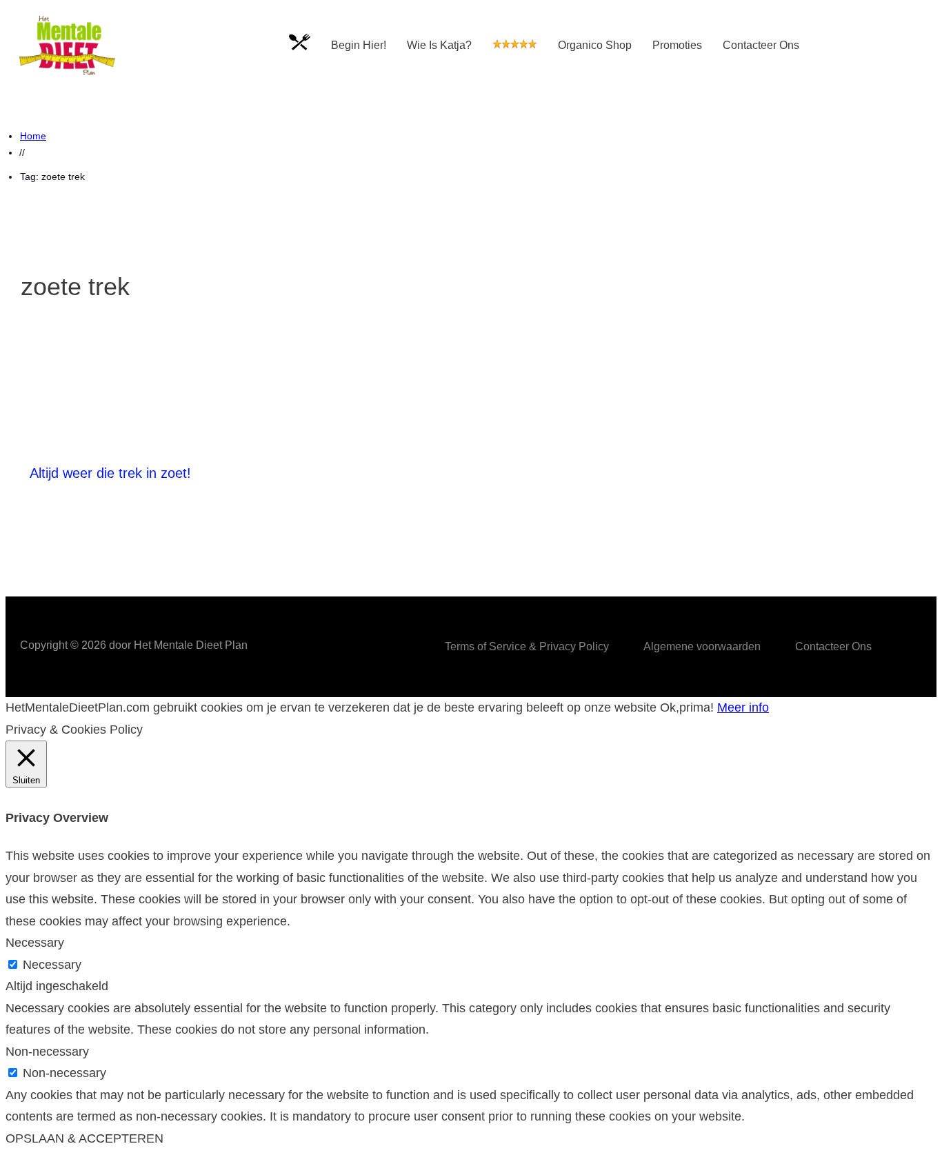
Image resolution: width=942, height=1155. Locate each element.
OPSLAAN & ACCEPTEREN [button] (84, 1138)
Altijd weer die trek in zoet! (110, 473)
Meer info (743, 707)
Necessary (52, 965)
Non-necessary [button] (47, 1051)
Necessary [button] (35, 943)
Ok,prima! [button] (687, 707)
